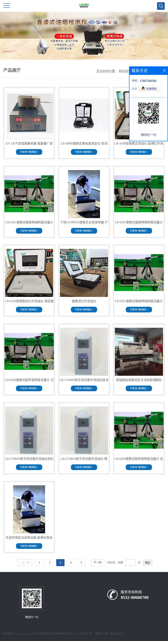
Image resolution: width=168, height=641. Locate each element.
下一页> (98, 562)
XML (77, 633)
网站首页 (125, 71)
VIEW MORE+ (29, 151)
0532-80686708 (135, 597)
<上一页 (25, 562)
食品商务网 (116, 633)
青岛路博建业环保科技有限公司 (55, 633)
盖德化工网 (101, 633)
